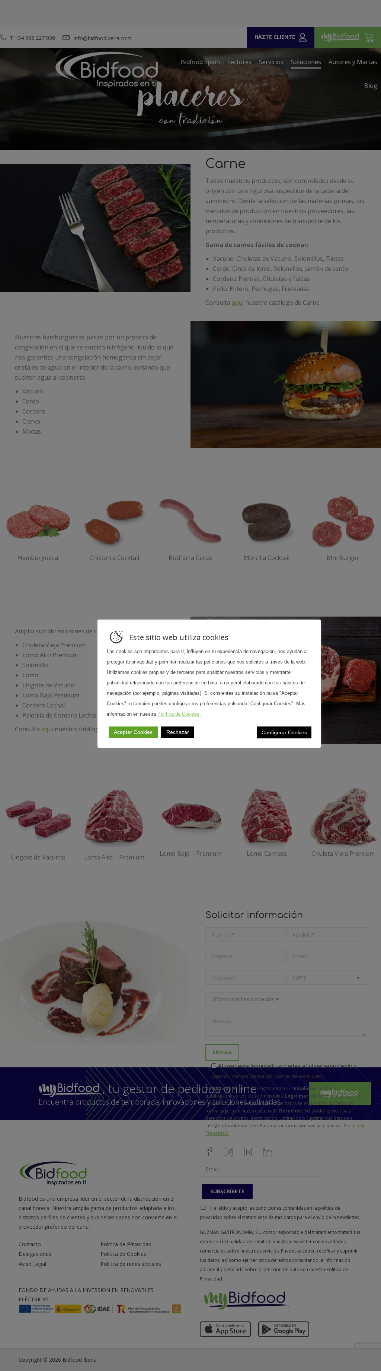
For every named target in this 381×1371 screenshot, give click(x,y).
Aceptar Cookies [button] (133, 732)
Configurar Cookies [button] (284, 732)
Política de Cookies (178, 714)
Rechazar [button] (177, 732)
